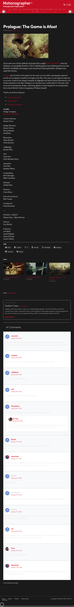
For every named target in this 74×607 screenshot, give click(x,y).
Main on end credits (14, 97)
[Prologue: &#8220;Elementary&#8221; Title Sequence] (59, 269)
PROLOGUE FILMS (10, 114)
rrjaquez (14, 355)
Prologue (6, 75)
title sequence (11, 293)
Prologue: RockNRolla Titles (11, 277)
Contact (16, 598)
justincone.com (23, 306)
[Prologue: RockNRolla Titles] (13, 269)
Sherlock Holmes (53, 63)
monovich (14, 336)
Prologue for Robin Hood (33, 277)
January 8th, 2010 (18, 421)
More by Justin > (9, 317)
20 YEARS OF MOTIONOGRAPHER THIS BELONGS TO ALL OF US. (37, 10)
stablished (14, 372)
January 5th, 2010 (16, 338)
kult (12, 389)
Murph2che (15, 406)
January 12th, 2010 (16, 567)
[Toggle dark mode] (67, 4)
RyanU (13, 439)
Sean (13, 548)
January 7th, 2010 (16, 442)
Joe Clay (15, 418)
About (3, 598)
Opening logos (12, 101)
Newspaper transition (15, 104)
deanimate (15, 456)
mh (12, 529)
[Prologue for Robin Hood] (36, 269)
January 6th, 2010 (16, 357)
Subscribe (4, 600)
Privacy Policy (25, 598)
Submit (10, 598)
